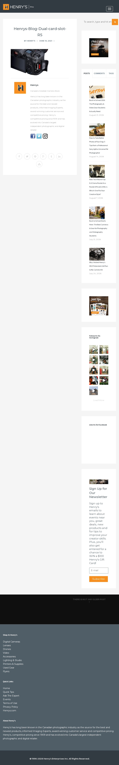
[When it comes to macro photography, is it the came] (93, 380)
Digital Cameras (11, 641)
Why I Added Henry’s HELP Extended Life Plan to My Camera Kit (98, 266)
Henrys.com (9, 710)
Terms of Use (10, 703)
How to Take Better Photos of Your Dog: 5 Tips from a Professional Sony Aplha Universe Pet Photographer (98, 145)
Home (6, 688)
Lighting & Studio (12, 660)
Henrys (34, 85)
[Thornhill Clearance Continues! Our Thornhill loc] (93, 349)
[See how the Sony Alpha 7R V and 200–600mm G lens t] (103, 380)
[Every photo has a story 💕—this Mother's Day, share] (103, 359)
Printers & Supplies (13, 664)
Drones (7, 649)
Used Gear (8, 667)
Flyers (6, 671)
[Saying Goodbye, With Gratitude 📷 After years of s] (103, 370)
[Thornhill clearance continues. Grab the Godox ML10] (93, 359)
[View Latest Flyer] (98, 305)
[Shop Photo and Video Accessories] (98, 47)
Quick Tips (8, 692)
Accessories (9, 656)
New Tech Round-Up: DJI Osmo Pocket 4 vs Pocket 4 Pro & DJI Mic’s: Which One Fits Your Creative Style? (98, 186)
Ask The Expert (11, 695)
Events (7, 699)
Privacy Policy (10, 706)
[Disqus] (40, 220)
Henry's (31, 41)
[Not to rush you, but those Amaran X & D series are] (103, 349)
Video (6, 652)
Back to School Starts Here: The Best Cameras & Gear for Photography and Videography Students (98, 228)
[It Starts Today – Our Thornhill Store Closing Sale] (93, 370)
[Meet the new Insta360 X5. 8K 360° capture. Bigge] (93, 390)
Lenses (7, 645)
